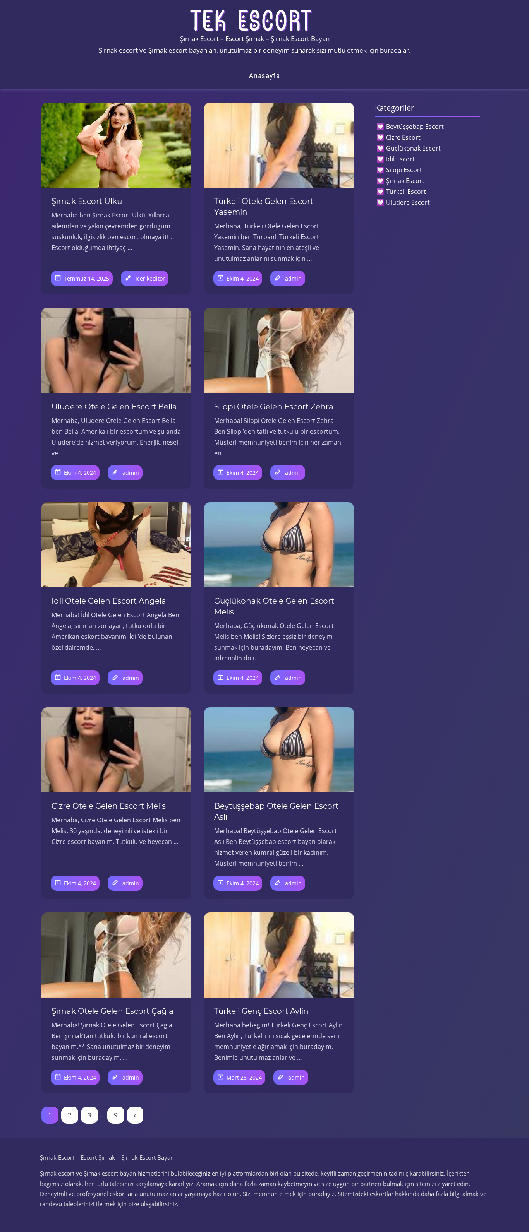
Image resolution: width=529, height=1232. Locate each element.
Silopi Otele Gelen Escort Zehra (273, 406)
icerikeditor (150, 278)
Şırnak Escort (405, 180)
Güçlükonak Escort (413, 148)
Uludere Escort (408, 202)
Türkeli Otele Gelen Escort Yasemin (263, 207)
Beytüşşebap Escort (415, 126)
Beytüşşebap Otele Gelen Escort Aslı (276, 811)
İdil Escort (400, 159)
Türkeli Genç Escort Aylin (261, 1011)
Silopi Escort (404, 170)
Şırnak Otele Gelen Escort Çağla (112, 1011)
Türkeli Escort (406, 191)
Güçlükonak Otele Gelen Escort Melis (274, 606)
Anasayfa (264, 76)
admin (293, 278)
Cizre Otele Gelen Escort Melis (109, 806)
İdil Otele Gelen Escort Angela (109, 601)
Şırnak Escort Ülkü (87, 201)
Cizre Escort (403, 137)
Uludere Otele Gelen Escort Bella (114, 406)
